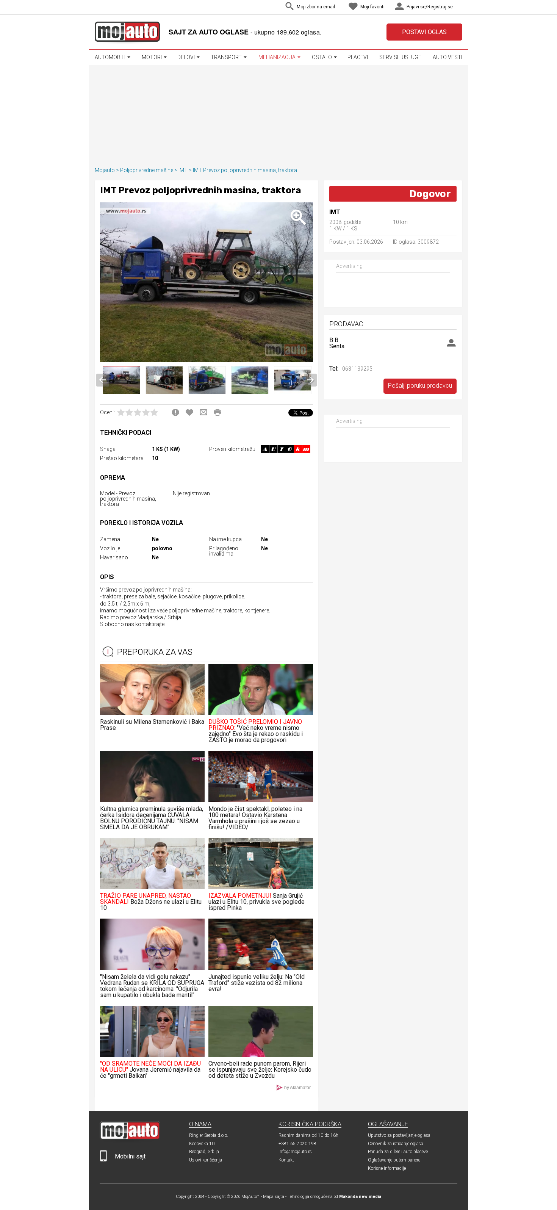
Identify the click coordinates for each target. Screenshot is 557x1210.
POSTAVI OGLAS (424, 32)
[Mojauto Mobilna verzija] (103, 1159)
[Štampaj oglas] (217, 412)
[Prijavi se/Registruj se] (460, 7)
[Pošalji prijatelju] (203, 412)
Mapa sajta (273, 1196)
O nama (200, 1124)
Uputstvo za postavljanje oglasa (399, 1135)
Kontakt (286, 1160)
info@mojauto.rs (295, 1151)
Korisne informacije (387, 1168)
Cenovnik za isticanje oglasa (395, 1143)
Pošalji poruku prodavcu (420, 385)
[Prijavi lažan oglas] (175, 412)
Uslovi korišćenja (205, 1160)
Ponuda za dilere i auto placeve (398, 1151)
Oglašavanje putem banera (394, 1160)
